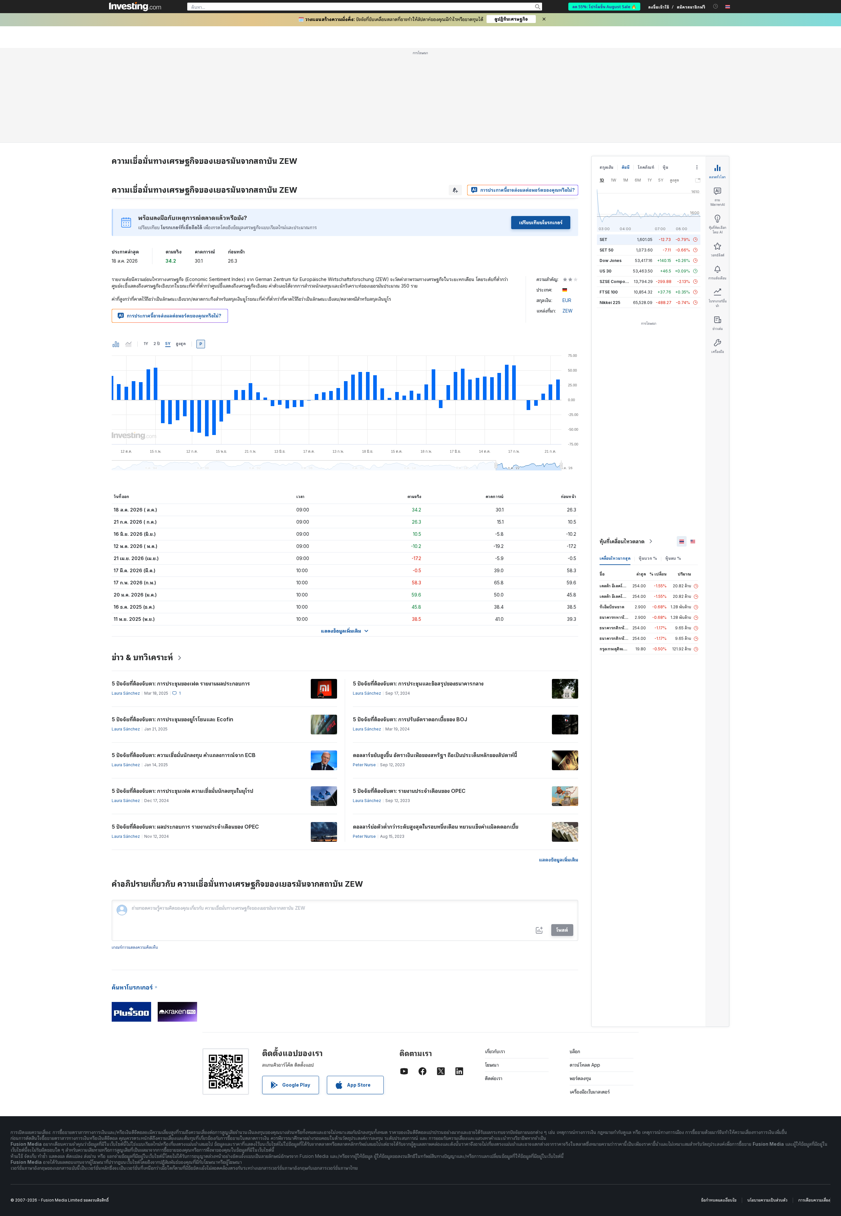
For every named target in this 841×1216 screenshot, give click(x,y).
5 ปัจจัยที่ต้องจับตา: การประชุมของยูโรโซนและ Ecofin (172, 719)
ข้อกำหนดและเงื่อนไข (719, 1200)
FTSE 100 (609, 292)
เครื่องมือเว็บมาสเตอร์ (590, 1092)
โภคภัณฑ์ (646, 167)
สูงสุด (181, 343)
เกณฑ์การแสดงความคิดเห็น (135, 947)
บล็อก (575, 1051)
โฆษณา (492, 1065)
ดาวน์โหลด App (585, 1065)
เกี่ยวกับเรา (495, 1051)
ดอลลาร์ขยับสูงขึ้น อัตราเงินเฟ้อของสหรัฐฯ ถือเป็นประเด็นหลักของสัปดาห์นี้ (435, 755)
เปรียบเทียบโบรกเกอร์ (540, 222)
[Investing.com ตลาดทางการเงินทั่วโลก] (135, 6)
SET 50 (606, 250)
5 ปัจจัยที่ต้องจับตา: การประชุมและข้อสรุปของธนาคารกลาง (418, 683)
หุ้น (665, 167)
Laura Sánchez (126, 693)
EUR (566, 300)
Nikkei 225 (610, 302)
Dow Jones (611, 260)
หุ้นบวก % (648, 558)
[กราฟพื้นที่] (128, 344)
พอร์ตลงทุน (580, 1078)
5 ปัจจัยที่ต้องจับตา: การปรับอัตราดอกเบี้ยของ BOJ (410, 719)
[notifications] (715, 6)
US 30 (605, 271)
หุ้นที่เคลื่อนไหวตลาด (622, 541)
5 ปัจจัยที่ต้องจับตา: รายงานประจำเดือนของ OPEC (409, 791)
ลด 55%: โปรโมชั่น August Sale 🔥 (604, 6)
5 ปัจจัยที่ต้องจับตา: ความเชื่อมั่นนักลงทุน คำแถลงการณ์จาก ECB (184, 755)
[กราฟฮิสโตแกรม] (116, 344)
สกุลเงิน (606, 167)
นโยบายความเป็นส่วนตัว (767, 1200)
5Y (167, 343)
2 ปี (156, 343)
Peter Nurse (364, 764)
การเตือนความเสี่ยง (814, 1200)
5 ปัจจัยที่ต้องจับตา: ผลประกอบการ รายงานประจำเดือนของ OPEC (185, 826)
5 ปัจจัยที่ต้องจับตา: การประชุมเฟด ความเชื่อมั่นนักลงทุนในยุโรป (182, 791)
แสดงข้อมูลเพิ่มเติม (558, 859)
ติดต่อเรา (493, 1078)
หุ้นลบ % (673, 558)
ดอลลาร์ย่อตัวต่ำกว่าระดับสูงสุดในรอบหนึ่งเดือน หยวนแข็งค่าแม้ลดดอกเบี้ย (435, 826)
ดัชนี (625, 167)
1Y (146, 343)
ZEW (567, 311)
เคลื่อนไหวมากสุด (615, 558)
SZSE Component (617, 281)
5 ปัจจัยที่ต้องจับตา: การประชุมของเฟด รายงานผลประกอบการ (181, 683)
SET (603, 239)
